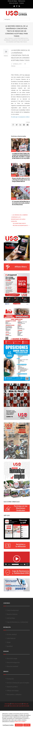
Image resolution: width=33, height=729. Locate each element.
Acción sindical (12, 634)
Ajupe (8, 642)
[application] (17, 559)
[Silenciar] (25, 564)
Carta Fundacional (13, 610)
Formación (10, 679)
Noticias (11, 38)
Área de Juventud (12, 666)
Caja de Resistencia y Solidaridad (17, 622)
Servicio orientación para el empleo (18, 682)
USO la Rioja (11, 618)
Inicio (6, 38)
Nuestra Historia (12, 614)
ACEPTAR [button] (26, 725)
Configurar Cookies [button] (8, 725)
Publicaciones (21, 1)
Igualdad (9, 646)
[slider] (15, 564)
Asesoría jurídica (12, 686)
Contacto (21, 3)
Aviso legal (7, 703)
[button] (16, 558)
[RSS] (19, 6)
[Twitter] (14, 6)
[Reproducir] (6, 564)
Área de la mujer (12, 658)
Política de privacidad (16, 703)
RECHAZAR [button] (19, 725)
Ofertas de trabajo (12, 1)
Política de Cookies (20, 721)
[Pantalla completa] (27, 564)
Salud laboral (11, 638)
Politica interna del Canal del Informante (19, 705)
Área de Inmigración (13, 662)
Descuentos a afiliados (14, 694)
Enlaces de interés (13, 3)
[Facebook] (17, 6)
